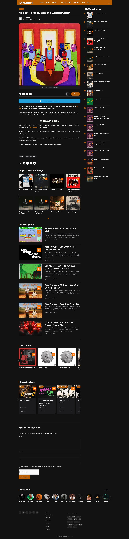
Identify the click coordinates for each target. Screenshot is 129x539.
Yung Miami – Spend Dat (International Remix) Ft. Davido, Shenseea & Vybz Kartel (46, 403)
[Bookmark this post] (56, 240)
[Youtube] (30, 512)
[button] (26, 94)
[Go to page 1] (48, 218)
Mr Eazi (21, 156)
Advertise (48, 520)
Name (20, 452)
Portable (78, 516)
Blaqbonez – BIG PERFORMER (102, 56)
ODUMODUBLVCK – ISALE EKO (64, 401)
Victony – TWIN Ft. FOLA (100, 107)
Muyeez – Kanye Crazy (65, 367)
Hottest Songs (66, 2)
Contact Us (48, 523)
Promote (48, 529)
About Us (48, 517)
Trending (76, 2)
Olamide (69, 527)
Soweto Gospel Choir (30, 156)
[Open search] (105, 2)
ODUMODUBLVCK (71, 516)
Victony (75, 524)
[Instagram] (26, 512)
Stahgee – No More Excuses (27, 367)
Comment (76, 94)
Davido (80, 524)
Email (20, 459)
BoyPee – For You (98, 90)
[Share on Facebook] (30, 94)
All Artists (106, 490)
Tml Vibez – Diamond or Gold (102, 21)
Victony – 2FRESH (99, 125)
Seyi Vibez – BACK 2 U (25, 189)
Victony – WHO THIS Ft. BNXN (102, 150)
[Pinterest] (37, 512)
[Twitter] (23, 512)
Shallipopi (70, 524)
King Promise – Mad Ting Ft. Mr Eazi (62, 304)
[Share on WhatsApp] (20, 94)
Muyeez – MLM (43, 367)
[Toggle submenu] (58, 2)
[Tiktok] (33, 512)
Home (42, 2)
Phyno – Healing (71, 212)
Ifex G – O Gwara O (25, 400)
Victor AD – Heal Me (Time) (101, 159)
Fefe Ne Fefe (33, 127)
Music (47, 2)
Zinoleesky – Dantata (57, 212)
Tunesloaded (26, 17)
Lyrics (83, 2)
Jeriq (80, 519)
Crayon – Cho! (98, 99)
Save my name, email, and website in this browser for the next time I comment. (41, 466)
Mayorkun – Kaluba (56, 189)
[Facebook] (20, 512)
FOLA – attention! (99, 168)
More (88, 2)
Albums (54, 2)
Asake (75, 519)
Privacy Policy (49, 514)
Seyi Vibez (70, 519)
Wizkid (74, 527)
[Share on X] (23, 94)
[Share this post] (34, 411)
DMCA (47, 526)
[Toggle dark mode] (109, 2)
